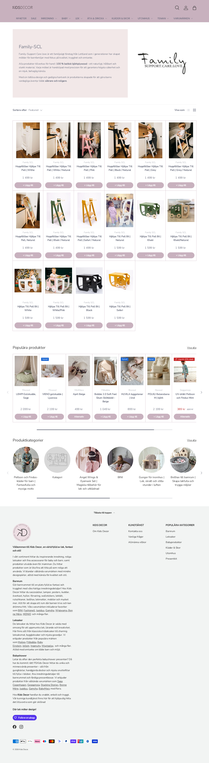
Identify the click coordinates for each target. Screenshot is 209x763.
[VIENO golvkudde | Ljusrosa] (52, 371)
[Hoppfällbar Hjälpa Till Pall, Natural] (28, 210)
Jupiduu (40, 610)
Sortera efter (20, 110)
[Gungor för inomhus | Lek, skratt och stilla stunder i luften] (151, 460)
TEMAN (161, 18)
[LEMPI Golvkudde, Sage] (26, 371)
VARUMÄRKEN (182, 18)
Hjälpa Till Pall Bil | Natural (119, 238)
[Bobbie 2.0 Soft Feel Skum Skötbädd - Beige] (105, 371)
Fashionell (29, 610)
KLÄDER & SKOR (121, 18)
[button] (194, 8)
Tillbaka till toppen (103, 512)
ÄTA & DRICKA (95, 18)
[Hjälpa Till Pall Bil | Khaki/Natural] (181, 210)
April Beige (79, 394)
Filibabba (31, 642)
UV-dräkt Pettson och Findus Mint (185, 396)
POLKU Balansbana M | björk (158, 396)
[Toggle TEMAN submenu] (168, 18)
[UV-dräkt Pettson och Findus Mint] (185, 371)
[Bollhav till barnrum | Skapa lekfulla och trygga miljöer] (183, 460)
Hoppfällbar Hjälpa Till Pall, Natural (28, 238)
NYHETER (21, 18)
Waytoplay (47, 646)
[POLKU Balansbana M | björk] (158, 371)
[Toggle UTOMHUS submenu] (152, 18)
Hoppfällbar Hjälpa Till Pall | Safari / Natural (89, 238)
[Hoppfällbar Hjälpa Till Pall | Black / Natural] (119, 140)
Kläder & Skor (173, 547)
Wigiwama (61, 610)
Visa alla (191, 347)
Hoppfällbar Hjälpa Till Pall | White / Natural (58, 168)
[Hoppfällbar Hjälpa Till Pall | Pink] (89, 140)
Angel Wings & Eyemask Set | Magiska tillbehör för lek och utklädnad (89, 483)
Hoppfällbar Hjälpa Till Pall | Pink (89, 168)
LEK (77, 18)
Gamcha (49, 610)
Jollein (25, 646)
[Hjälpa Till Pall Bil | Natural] (119, 210)
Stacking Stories (49, 685)
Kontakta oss (135, 531)
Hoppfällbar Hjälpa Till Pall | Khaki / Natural (58, 238)
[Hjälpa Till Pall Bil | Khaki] (150, 210)
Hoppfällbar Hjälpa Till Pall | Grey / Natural (181, 168)
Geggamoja (33, 685)
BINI (120, 477)
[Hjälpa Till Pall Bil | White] (28, 280)
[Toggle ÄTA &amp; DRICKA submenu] (106, 18)
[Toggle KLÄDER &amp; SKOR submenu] (132, 18)
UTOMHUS (144, 18)
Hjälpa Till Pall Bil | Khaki (150, 238)
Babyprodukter (174, 542)
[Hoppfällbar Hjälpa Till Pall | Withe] (28, 140)
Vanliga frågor (135, 536)
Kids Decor (23, 749)
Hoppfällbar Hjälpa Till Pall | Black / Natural (119, 168)
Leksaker (170, 536)
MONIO (27, 614)
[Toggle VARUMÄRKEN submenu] (192, 18)
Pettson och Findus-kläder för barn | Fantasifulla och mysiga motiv (26, 483)
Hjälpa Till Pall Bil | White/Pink (58, 308)
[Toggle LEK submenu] (81, 18)
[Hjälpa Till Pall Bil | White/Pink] (58, 280)
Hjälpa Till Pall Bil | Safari (119, 308)
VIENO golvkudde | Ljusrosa (52, 396)
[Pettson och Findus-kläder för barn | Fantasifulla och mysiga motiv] (26, 460)
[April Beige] (79, 371)
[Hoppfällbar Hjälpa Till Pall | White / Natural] (58, 140)
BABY (65, 18)
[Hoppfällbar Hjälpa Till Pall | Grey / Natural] (181, 140)
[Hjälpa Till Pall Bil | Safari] (119, 280)
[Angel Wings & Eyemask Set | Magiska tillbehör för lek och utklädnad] (89, 460)
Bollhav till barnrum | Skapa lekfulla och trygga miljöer (183, 481)
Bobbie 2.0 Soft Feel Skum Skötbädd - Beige (105, 397)
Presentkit (171, 558)
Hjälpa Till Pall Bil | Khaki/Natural (181, 238)
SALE (33, 18)
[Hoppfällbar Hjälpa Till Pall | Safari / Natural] (89, 210)
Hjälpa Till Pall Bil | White (28, 308)
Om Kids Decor (101, 531)
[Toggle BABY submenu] (70, 18)
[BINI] (120, 460)
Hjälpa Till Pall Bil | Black (89, 308)
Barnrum (170, 531)
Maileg (21, 642)
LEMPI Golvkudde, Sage (26, 396)
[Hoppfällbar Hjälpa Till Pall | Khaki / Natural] (58, 210)
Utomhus (171, 553)
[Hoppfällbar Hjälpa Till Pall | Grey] (150, 140)
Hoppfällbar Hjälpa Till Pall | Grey (150, 168)
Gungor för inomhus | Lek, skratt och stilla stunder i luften (151, 481)
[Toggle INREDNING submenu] (56, 18)
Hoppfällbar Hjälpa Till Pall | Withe (28, 168)
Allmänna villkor (137, 542)
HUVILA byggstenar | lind (132, 396)
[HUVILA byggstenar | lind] (132, 371)
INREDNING (47, 18)
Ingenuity (36, 646)
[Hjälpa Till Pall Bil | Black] (89, 280)
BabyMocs (44, 688)
